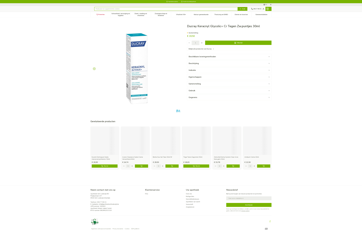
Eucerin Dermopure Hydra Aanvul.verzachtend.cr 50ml (101, 158)
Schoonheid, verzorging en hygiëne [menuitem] (121, 15)
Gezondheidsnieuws (192, 199)
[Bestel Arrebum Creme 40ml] (263, 166)
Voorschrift (189, 204)
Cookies (127, 229)
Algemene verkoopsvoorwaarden (101, 229)
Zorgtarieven (190, 207)
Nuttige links (190, 196)
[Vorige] (94, 68)
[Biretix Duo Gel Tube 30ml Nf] (166, 141)
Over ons (189, 194)
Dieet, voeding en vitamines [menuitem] (143, 15)
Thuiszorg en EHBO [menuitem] (222, 15)
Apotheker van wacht (193, 202)
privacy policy (245, 211)
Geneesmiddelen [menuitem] (263, 15)
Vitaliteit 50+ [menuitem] (183, 15)
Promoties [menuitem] (101, 14)
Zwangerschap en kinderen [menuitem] (163, 15)
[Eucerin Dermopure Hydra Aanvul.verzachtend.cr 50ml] (105, 141)
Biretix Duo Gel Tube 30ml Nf (162, 157)
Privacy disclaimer (118, 229)
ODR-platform (135, 229)
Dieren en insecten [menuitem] (243, 15)
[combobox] (166, 9)
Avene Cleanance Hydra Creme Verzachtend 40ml (132, 158)
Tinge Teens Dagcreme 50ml (192, 157)
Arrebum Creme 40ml (251, 157)
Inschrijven (249, 205)
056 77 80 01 (102, 202)
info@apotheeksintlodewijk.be (109, 204)
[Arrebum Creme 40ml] (257, 141)
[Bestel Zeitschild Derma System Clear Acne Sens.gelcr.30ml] (233, 166)
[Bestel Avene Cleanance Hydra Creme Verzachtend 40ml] (141, 166)
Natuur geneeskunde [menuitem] (202, 15)
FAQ (146, 194)
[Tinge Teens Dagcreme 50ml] (196, 141)
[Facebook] (270, 221)
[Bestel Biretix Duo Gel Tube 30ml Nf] (172, 166)
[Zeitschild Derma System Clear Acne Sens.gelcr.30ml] (227, 141)
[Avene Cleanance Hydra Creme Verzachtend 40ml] (135, 141)
